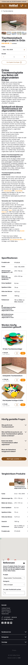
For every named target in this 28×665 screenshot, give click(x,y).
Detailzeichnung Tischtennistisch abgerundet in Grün (8, 316)
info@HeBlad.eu (8, 619)
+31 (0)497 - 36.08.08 (10, 617)
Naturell (4, 212)
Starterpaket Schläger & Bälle (13, 400)
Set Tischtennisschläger (17, 239)
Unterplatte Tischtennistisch (12, 375)
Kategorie (6, 581)
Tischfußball (18, 190)
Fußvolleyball (8, 190)
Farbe (3, 46)
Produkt (5, 574)
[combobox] (14, 578)
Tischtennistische (8, 11)
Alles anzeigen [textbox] (8, 584)
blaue (10, 210)
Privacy (14, 650)
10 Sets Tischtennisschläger (12, 349)
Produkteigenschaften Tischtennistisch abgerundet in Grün (8, 309)
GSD (19, 658)
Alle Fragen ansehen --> (14, 459)
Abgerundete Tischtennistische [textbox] (14, 578)
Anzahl (4, 53)
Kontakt (22, 231)
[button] (8, 559)
